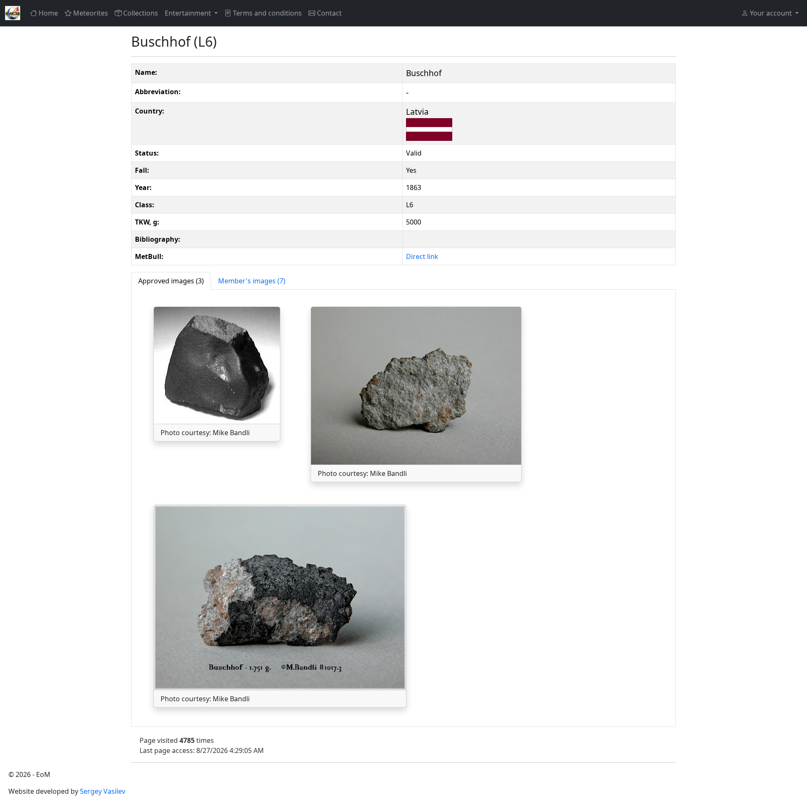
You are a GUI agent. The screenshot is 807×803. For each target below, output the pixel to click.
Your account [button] (771, 13)
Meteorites (90, 13)
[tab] (171, 281)
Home (48, 13)
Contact (329, 13)
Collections (140, 13)
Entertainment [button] (189, 13)
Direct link (422, 256)
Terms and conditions (267, 13)
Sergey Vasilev (102, 791)
